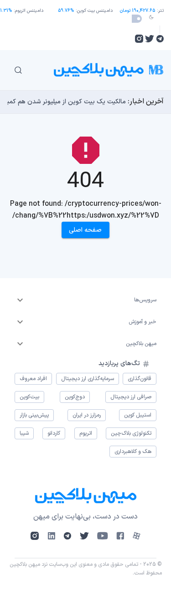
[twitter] (149, 39)
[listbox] (85, 300)
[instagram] (139, 39)
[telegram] (160, 39)
